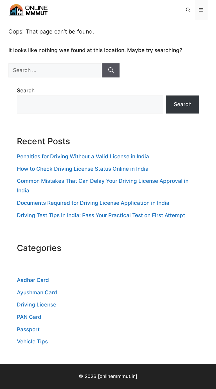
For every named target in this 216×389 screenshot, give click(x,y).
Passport (28, 329)
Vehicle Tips (32, 341)
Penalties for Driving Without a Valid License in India (83, 156)
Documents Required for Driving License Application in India (93, 203)
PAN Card (29, 317)
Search (26, 90)
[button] (188, 10)
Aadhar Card (33, 280)
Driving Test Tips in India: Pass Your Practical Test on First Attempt (101, 215)
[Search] (111, 70)
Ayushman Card (37, 292)
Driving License (36, 304)
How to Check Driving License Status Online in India (82, 169)
